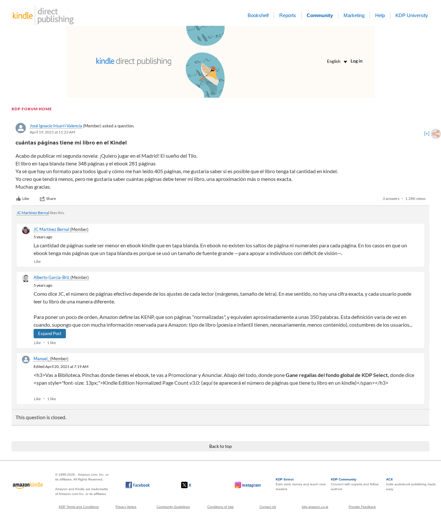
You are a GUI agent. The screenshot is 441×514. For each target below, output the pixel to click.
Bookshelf (258, 15)
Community (320, 15)
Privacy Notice (126, 507)
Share (51, 198)
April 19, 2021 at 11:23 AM (52, 132)
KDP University (411, 15)
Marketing (354, 15)
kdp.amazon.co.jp (315, 507)
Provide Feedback (362, 507)
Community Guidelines (173, 507)
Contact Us (268, 507)
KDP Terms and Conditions (79, 507)
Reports (287, 15)
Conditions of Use (220, 507)
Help (380, 15)
